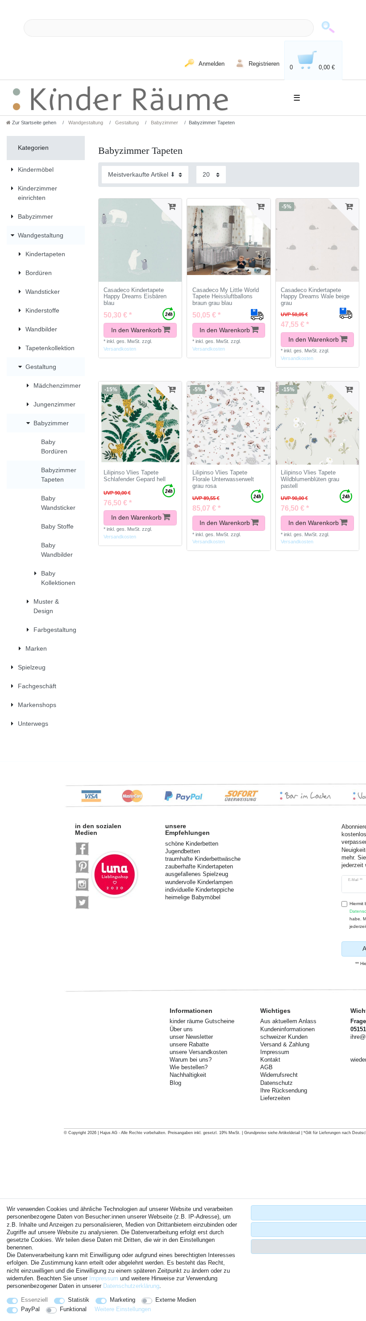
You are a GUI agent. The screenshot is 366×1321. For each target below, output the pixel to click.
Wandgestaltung (85, 122)
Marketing (122, 1299)
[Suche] (328, 28)
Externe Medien (175, 1299)
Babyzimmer (164, 122)
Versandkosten (120, 348)
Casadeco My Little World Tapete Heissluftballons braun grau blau (225, 296)
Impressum (103, 1278)
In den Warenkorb (136, 330)
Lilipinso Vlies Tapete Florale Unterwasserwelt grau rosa (223, 479)
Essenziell (34, 1299)
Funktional (73, 1309)
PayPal (30, 1309)
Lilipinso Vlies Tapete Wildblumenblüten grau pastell (310, 479)
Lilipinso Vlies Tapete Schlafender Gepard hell (135, 476)
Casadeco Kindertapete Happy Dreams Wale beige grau (315, 296)
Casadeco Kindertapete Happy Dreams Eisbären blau (135, 296)
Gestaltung (126, 122)
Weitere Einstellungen (123, 1309)
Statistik (78, 1299)
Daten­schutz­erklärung (131, 1286)
